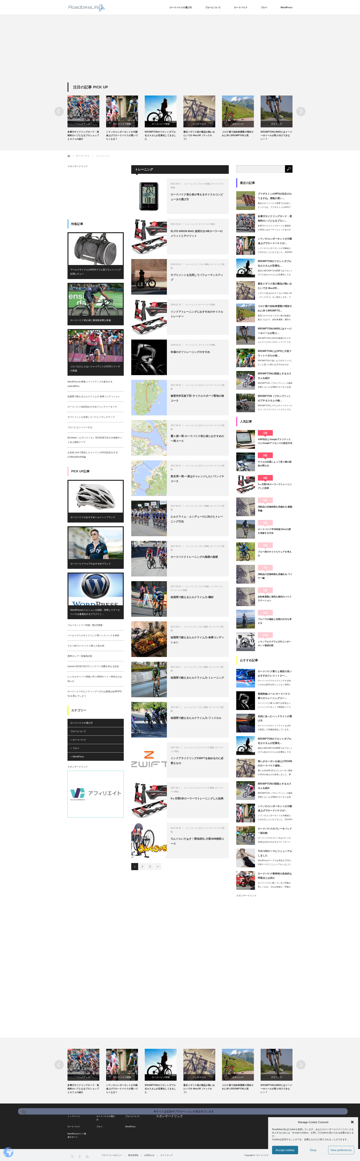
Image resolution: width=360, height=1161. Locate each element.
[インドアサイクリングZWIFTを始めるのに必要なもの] (149, 760)
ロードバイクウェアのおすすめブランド (90, 563)
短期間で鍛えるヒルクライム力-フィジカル (196, 717)
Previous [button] (59, 111)
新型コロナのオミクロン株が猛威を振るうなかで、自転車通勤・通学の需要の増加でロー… (274, 319)
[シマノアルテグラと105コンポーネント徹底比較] (245, 641)
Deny (313, 1150)
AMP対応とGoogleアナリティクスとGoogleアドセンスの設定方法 (275, 441)
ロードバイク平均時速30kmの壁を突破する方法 (274, 531)
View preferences (341, 1150)
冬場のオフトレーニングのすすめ (190, 351)
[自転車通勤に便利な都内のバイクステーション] (245, 596)
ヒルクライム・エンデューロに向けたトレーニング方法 (197, 519)
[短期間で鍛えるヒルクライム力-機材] (149, 599)
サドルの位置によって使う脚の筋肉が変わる (275, 464)
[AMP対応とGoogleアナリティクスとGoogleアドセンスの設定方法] (245, 439)
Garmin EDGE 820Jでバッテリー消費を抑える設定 (93, 666)
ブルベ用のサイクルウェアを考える (275, 553)
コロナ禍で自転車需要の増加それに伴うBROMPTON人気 (238, 134)
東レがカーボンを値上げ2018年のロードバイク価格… (275, 763)
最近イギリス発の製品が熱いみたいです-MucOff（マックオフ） (199, 135)
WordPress (286, 7)
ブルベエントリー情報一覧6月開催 (85, 625)
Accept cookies (285, 1150)
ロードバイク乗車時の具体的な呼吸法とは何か (275, 875)
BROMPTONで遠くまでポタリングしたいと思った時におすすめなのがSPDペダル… (275, 364)
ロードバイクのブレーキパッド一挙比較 (275, 830)
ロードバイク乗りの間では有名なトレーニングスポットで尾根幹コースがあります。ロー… (274, 707)
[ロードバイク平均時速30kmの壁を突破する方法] (245, 529)
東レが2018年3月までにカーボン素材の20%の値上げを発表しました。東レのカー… (275, 774)
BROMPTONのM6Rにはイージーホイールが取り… (275, 330)
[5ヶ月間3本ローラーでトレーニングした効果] (149, 800)
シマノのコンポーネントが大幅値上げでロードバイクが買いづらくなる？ (122, 135)
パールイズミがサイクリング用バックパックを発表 (93, 635)
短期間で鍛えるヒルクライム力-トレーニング (197, 677)
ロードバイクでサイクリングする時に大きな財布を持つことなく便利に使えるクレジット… (274, 684)
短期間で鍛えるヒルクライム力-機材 (192, 597)
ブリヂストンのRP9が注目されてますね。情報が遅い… (275, 195)
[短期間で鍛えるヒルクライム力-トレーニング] (149, 679)
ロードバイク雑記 (207, 224)
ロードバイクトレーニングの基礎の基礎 (194, 556)
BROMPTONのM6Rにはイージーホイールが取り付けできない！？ (276, 135)
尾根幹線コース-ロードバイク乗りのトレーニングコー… (274, 696)
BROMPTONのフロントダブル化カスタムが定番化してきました (160, 135)
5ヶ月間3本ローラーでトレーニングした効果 (197, 798)
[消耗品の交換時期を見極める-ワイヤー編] (245, 574)
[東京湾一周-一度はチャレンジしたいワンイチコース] (149, 478)
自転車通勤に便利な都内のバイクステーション (275, 598)
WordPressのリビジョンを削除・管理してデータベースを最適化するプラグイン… (95, 612)
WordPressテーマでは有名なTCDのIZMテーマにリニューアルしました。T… (275, 864)
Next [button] (301, 111)
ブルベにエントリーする (80, 427)
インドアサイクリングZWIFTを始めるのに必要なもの (197, 760)
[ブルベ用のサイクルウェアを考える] (245, 551)
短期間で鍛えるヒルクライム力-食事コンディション (197, 640)
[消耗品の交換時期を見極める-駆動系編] (245, 506)
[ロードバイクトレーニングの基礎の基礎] (149, 558)
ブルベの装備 (203, 184)
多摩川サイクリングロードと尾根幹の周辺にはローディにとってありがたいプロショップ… (274, 230)
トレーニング (190, 184)
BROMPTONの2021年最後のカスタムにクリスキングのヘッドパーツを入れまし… (274, 342)
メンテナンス (83, 124)
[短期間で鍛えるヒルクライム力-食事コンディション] (149, 639)
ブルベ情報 (204, 264)
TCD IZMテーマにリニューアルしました (275, 853)
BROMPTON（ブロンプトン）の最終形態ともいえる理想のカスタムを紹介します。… (275, 387)
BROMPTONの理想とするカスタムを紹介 (274, 375)
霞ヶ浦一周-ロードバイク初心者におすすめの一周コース (197, 438)
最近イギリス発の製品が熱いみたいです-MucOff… (275, 285)
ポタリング (238, 124)
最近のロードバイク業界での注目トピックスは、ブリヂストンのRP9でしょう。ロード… (274, 207)
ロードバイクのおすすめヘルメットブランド (92, 517)
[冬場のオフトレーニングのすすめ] (149, 357)
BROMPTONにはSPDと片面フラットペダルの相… (275, 353)
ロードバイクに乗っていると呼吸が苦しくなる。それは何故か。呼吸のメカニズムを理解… (274, 887)
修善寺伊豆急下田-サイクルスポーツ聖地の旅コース (197, 398)
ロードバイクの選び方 (181, 7)
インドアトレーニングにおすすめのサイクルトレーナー (197, 314)
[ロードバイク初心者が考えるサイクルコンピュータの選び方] (149, 196)
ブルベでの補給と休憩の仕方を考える (275, 621)
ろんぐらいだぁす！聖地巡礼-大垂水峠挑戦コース (197, 841)
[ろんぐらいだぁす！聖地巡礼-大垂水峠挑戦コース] (149, 840)
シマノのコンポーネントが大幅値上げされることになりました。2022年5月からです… (275, 252)
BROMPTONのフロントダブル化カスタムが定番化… (274, 263)
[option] (87, 118)
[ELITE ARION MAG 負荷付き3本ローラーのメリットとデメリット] (149, 236)
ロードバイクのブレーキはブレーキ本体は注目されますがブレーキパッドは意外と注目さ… (274, 842)
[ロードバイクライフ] (86, 8)
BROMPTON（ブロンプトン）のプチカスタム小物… (274, 398)
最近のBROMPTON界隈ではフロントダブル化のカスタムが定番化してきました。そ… (275, 275)
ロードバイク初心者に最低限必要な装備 (90, 320)
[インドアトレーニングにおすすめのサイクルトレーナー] (149, 317)
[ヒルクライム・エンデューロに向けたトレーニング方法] (149, 518)
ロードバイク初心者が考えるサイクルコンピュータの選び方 (197, 197)
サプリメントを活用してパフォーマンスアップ (197, 277)
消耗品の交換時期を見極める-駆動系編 (275, 508)
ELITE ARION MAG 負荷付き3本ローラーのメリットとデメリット (197, 233)
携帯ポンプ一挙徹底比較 (80, 656)
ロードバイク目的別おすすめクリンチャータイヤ (92, 406)
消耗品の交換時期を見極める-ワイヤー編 (275, 576)
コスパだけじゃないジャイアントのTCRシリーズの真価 (95, 368)
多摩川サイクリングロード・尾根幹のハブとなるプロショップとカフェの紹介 (83, 135)
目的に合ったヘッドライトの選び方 (275, 718)
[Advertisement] (180, 54)
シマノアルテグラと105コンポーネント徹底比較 (274, 643)
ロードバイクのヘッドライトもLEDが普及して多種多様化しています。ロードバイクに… (274, 729)
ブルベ (264, 7)
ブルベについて (213, 7)
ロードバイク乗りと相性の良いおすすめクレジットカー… (275, 673)
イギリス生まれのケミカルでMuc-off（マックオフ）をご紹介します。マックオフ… (275, 297)
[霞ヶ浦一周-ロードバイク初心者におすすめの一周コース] (149, 438)
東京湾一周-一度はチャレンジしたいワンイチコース (197, 478)
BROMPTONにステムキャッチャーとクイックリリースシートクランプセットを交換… (275, 409)
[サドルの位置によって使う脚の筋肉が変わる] (245, 461)
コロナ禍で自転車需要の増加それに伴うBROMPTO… (275, 308)
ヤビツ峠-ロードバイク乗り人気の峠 (86, 645)
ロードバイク (241, 7)
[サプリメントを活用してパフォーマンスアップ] (149, 277)
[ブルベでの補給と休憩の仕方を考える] (245, 619)
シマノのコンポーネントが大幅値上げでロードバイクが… (275, 240)
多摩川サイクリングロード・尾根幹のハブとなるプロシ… (275, 218)
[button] (352, 1122)
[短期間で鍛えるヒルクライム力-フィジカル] (149, 720)
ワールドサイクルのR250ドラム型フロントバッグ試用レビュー (95, 271)
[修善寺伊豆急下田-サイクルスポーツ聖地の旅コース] (149, 397)
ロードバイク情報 (122, 124)
